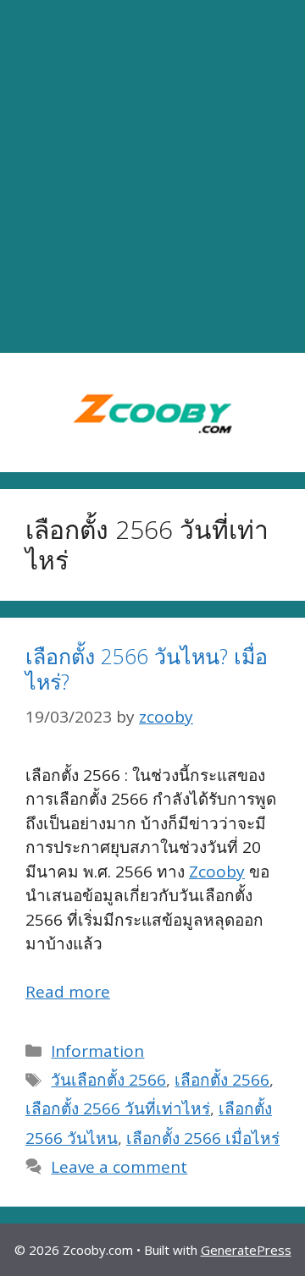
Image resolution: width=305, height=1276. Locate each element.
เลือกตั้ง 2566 (222, 1080)
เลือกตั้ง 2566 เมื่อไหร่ (203, 1138)
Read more (67, 992)
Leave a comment (119, 1167)
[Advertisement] (152, 177)
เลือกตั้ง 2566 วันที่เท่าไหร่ (117, 1108)
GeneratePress (246, 1249)
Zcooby (217, 872)
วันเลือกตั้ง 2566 (108, 1080)
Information (97, 1051)
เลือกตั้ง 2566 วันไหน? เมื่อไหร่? (146, 668)
